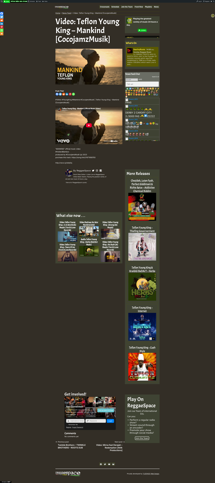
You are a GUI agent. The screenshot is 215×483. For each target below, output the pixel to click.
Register (68, 427)
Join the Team (127, 7)
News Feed (66, 13)
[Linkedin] (66, 94)
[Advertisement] (88, 198)
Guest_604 (133, 131)
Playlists (148, 7)
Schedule (115, 7)
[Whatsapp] (73, 94)
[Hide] (0, 37)
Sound (154, 76)
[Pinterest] (70, 94)
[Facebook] (57, 94)
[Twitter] (60, 94)
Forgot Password (77, 427)
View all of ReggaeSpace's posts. (76, 182)
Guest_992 (133, 120)
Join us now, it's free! (105, 410)
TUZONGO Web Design (151, 474)
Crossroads (104, 7)
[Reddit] (63, 94)
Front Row (139, 7)
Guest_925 (133, 99)
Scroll (157, 76)
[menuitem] (1, 1)
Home (57, 13)
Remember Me (73, 424)
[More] (1, 33)
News (156, 7)
